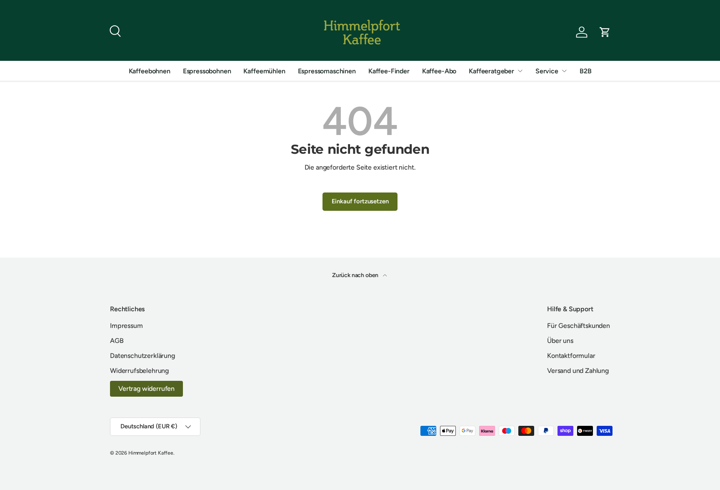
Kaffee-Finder (389, 71)
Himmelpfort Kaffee (150, 453)
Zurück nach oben (356, 275)
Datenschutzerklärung (142, 356)
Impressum (126, 326)
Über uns (560, 341)
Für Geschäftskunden (578, 326)
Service (546, 71)
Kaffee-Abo (439, 71)
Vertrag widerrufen (146, 388)
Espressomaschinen (327, 71)
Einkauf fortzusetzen (360, 201)
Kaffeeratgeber (491, 71)
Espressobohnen (207, 71)
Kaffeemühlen (264, 71)
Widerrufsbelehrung (139, 371)
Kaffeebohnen (149, 71)
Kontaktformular (571, 356)
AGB (117, 341)
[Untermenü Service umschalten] (564, 71)
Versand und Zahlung (578, 371)
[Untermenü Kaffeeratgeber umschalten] (520, 71)
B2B (586, 71)
